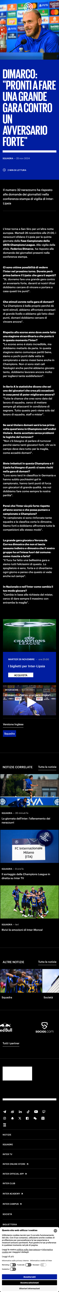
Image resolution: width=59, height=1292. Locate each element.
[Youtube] (36, 1112)
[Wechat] (35, 1118)
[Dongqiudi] (43, 1118)
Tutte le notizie (47, 766)
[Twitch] (44, 1112)
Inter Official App (13, 1174)
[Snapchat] (12, 1118)
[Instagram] (5, 1118)
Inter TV (7, 1154)
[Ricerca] (53, 7)
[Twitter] (19, 1118)
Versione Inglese (13, 724)
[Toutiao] (5, 1125)
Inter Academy (11, 1193)
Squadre (8, 1144)
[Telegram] (5, 1112)
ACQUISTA (20, 675)
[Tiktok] (28, 1112)
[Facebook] (27, 1118)
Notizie (7, 1135)
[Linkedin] (20, 1112)
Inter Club (9, 1183)
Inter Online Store (14, 1164)
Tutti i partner (11, 1043)
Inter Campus (11, 1204)
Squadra (9, 733)
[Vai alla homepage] (28, 7)
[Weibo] (12, 1112)
